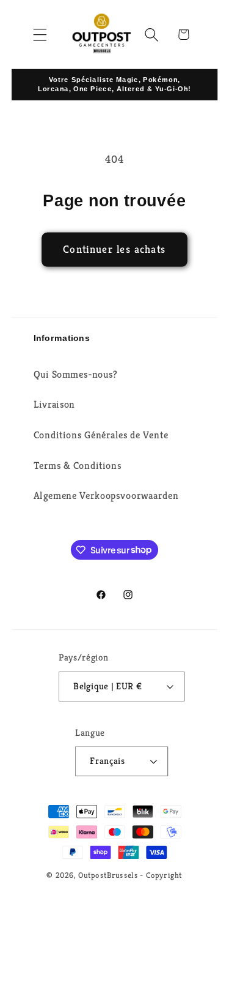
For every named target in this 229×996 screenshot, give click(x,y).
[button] (40, 34)
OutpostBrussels (108, 875)
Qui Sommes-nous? (76, 373)
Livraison (54, 404)
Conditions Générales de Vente (101, 435)
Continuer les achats (114, 249)
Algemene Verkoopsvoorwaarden (106, 495)
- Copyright (161, 875)
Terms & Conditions (78, 465)
